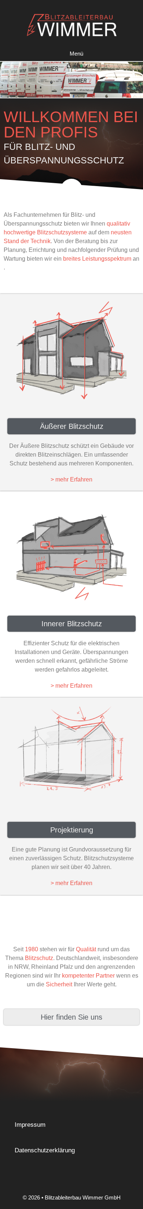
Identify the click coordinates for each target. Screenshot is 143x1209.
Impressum (30, 1124)
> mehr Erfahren (71, 479)
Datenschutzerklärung (45, 1150)
